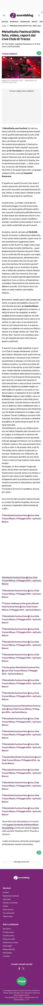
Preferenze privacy (10, 942)
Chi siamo (7, 929)
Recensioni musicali (11, 896)
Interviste (14, 22)
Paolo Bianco (10, 54)
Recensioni (25, 22)
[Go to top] (38, 997)
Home (4, 26)
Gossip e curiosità (10, 903)
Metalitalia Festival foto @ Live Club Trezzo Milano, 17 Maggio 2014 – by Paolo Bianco (21, 580)
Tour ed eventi (8, 913)
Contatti (6, 956)
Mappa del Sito (9, 949)
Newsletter (7, 953)
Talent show (8, 916)
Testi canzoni (8, 910)
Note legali (7, 946)
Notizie (5, 22)
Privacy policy (8, 932)
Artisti (34, 22)
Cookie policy (8, 936)
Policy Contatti (9, 939)
